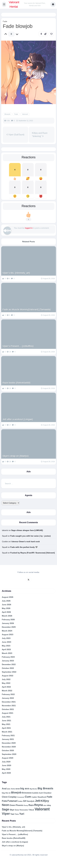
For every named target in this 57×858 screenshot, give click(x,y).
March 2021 (7, 732)
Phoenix (19, 805)
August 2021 (7, 713)
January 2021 (8, 739)
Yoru (17, 814)
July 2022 (6, 679)
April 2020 (6, 773)
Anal (4, 788)
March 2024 (7, 631)
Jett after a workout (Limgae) (18, 419)
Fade (5, 21)
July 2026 (6, 601)
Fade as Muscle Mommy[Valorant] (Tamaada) (27, 309)
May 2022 (6, 683)
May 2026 (6, 608)
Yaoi (12, 814)
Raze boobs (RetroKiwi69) (16, 382)
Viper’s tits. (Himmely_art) (16, 273)
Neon (5, 805)
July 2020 (6, 762)
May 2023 (6, 646)
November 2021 (9, 705)
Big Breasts (45, 788)
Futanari (12, 800)
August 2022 (7, 676)
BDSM (18, 789)
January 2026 (8, 623)
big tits (5, 793)
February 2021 (8, 735)
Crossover (20, 797)
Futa (4, 801)
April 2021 (6, 728)
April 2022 (6, 687)
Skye (12, 810)
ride (44, 805)
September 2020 (9, 754)
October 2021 (8, 709)
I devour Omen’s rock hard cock (25, 541)
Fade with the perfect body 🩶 (24, 547)
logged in (29, 228)
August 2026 (7, 597)
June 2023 (6, 642)
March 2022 (7, 691)
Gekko (20, 801)
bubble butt (37, 793)
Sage (5, 809)
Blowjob (7, 114)
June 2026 (6, 604)
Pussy (26, 805)
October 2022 (8, 668)
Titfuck (31, 810)
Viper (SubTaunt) (16, 134)
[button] (4, 4)
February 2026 (8, 619)
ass (8, 789)
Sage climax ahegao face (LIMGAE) (27, 530)
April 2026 (6, 612)
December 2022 (9, 664)
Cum (28, 796)
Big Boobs (33, 789)
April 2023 (6, 649)
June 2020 (6, 765)
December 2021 (9, 702)
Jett (37, 800)
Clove (5, 797)
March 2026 (7, 616)
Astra (13, 789)
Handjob (30, 801)
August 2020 (7, 758)
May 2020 (6, 769)
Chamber (47, 793)
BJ (10, 793)
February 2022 (8, 694)
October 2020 (8, 750)
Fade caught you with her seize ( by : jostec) (30, 536)
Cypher (34, 797)
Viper (6, 813)
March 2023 (7, 653)
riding (49, 805)
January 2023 (8, 661)
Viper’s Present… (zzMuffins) (18, 346)
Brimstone (27, 793)
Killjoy (45, 800)
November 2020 (9, 747)
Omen (12, 805)
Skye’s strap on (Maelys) (16, 456)
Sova (17, 810)
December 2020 (9, 743)
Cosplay (12, 797)
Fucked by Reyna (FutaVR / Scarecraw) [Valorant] (32, 553)
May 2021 (6, 724)
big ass (24, 788)
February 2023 (8, 657)
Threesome (23, 810)
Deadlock (42, 797)
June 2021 (6, 720)
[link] (51, 34)
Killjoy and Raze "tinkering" (39, 134)
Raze (31, 805)
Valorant (25, 114)
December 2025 (9, 627)
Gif (24, 801)
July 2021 (6, 717)
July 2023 (6, 638)
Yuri (21, 813)
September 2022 (9, 672)
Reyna (38, 805)
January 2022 (8, 698)
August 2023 (7, 634)
